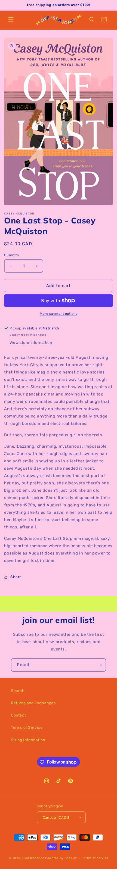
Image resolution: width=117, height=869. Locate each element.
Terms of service (95, 858)
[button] (11, 20)
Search (18, 691)
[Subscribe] (100, 665)
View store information (31, 342)
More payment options (58, 314)
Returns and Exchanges (33, 703)
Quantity (11, 255)
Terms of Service (27, 727)
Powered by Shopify (61, 858)
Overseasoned (33, 858)
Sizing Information (28, 740)
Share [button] (16, 577)
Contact (18, 715)
